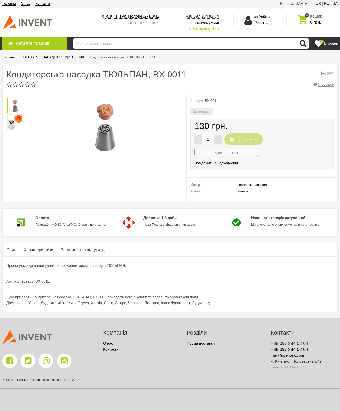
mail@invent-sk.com (287, 355)
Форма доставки (201, 343)
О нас (25, 3)
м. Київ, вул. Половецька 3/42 (132, 16)
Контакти (42, 3)
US (318, 3)
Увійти (264, 16)
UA (335, 3)
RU (326, 3)
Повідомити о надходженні (216, 163)
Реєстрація (263, 22)
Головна (9, 3)
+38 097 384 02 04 (202, 16)
